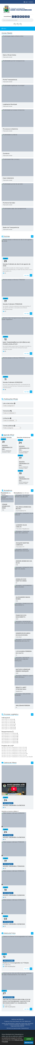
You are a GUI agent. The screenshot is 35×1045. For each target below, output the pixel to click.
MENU (4, 28)
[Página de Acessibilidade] (28, 17)
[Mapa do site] (26, 17)
